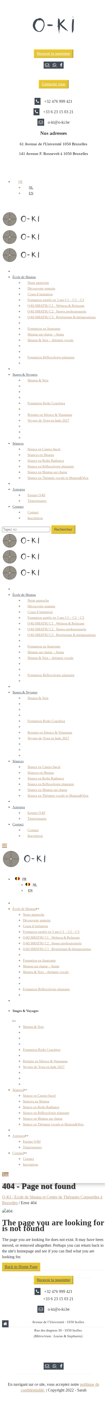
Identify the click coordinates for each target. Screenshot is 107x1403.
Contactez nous (53, 84)
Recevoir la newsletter (53, 54)
